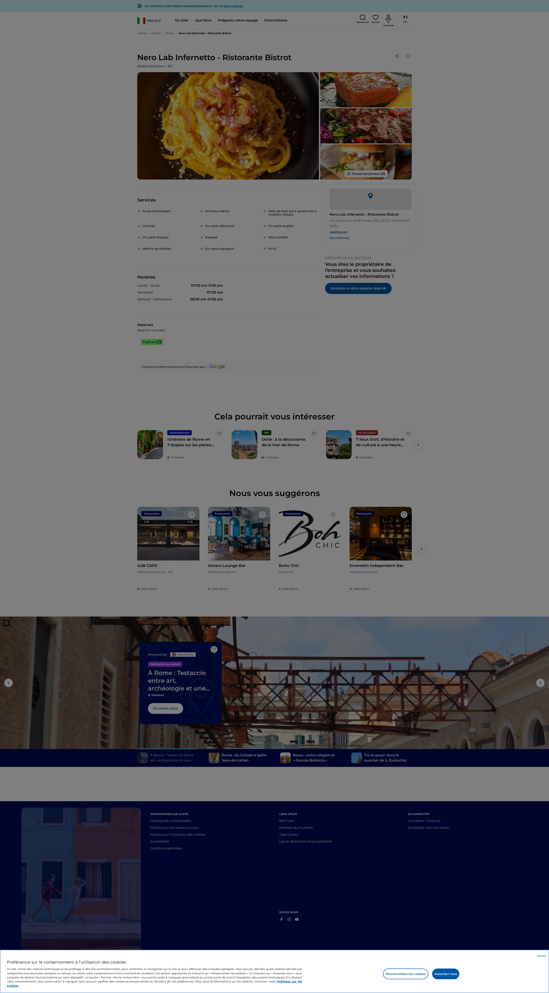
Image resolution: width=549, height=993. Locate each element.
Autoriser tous (445, 974)
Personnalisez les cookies (406, 974)
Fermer (541, 955)
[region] (274, 971)
